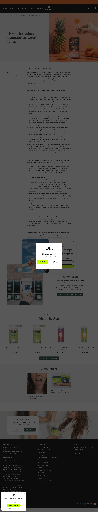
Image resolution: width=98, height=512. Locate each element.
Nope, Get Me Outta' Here (55, 261)
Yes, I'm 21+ (43, 261)
